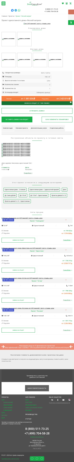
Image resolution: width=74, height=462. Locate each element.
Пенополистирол (31, 405)
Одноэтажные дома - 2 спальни (15, 189)
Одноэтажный (8, 402)
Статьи (28, 419)
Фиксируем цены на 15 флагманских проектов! (37, 346)
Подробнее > (28, 173)
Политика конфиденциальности (59, 403)
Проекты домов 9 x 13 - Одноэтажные (17, 201)
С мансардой (7, 410)
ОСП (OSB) (28, 402)
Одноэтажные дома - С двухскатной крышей (44, 189)
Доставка (28, 410)
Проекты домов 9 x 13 (58, 195)
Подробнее (67, 240)
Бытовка (4, 415)
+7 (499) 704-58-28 (51, 11)
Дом (3, 400)
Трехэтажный (7, 407)
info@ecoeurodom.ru (37, 437)
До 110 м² (23, 195)
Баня (3, 418)
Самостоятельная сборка (33, 407)
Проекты (5, 397)
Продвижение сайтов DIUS (10, 459)
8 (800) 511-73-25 (51, 9)
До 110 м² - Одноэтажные (38, 195)
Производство (31, 414)
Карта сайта (37, 448)
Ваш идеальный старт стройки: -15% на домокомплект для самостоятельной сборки (37, 347)
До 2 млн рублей (10, 195)
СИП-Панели (30, 397)
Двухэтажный (7, 405)
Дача (64, 189)
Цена (27, 400)
